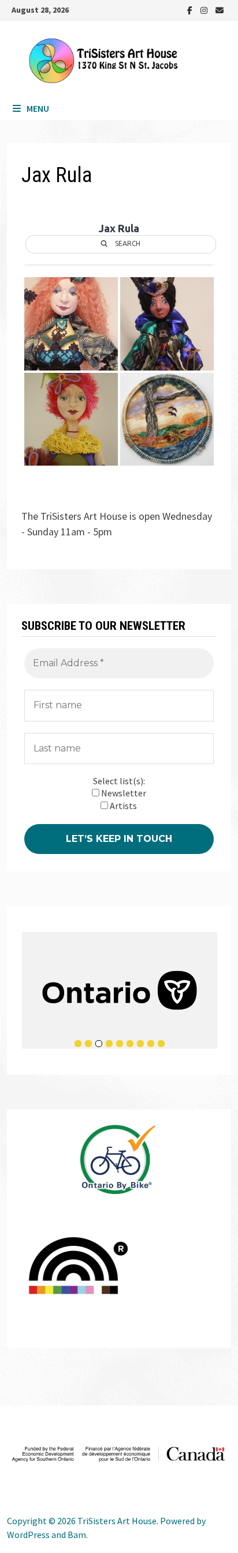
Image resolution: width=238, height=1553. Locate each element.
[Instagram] (205, 9)
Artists (122, 805)
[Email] (219, 9)
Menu (38, 108)
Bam (77, 1534)
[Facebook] (191, 9)
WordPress (28, 1534)
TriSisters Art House (117, 1520)
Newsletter (122, 793)
